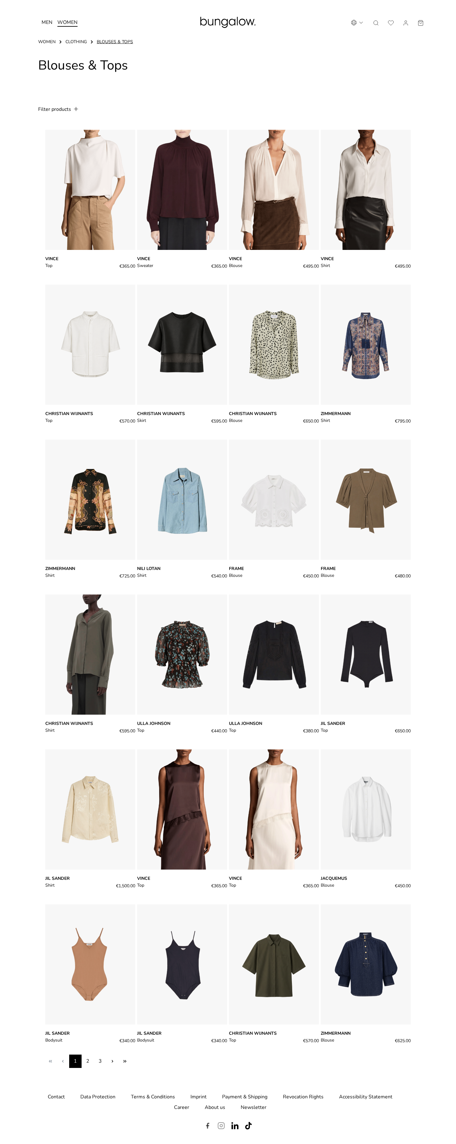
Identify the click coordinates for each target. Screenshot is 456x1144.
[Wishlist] (390, 22)
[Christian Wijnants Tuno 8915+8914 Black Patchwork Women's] (182, 345)
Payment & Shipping (244, 1096)
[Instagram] (221, 1126)
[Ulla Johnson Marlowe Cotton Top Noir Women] (274, 655)
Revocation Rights (303, 1096)
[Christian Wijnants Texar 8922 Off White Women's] (90, 345)
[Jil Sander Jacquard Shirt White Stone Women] (90, 809)
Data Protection (97, 1096)
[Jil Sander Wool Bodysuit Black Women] (366, 655)
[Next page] (112, 1061)
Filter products (55, 109)
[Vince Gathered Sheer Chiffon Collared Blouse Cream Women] (274, 190)
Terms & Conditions (153, 1096)
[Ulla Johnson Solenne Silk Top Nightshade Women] (182, 655)
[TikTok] (248, 1126)
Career (181, 1107)
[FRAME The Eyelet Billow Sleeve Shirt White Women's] (274, 500)
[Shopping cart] (420, 22)
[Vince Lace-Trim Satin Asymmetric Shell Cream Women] (274, 809)
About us (215, 1107)
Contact (56, 1096)
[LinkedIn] (235, 1126)
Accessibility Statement (365, 1096)
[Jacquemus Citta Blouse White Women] (366, 809)
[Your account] (405, 22)
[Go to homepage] (228, 22)
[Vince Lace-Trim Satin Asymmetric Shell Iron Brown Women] (182, 809)
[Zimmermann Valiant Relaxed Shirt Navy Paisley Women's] (366, 345)
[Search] (376, 22)
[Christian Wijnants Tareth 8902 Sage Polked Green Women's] (274, 345)
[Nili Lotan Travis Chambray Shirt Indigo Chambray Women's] (182, 500)
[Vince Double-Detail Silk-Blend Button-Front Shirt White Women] (366, 190)
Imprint (198, 1096)
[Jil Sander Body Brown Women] (90, 964)
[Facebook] (207, 1126)
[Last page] (125, 1061)
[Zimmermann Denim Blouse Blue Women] (366, 964)
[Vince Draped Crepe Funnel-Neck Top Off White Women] (90, 190)
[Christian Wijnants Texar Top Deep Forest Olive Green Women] (274, 964)
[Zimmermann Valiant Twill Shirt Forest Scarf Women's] (90, 500)
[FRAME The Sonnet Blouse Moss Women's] (366, 500)
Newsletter (253, 1107)
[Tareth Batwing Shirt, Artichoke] (90, 655)
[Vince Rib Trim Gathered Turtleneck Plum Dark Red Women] (182, 190)
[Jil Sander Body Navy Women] (182, 964)
